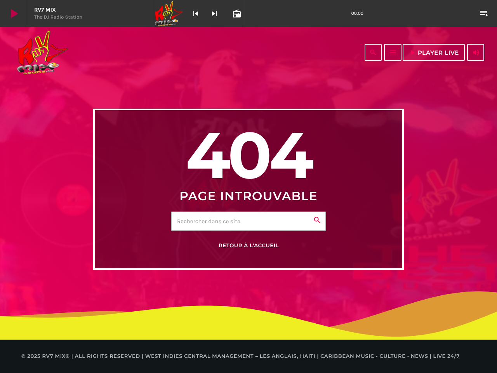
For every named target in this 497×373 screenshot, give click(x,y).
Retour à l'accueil (249, 246)
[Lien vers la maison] (42, 52)
